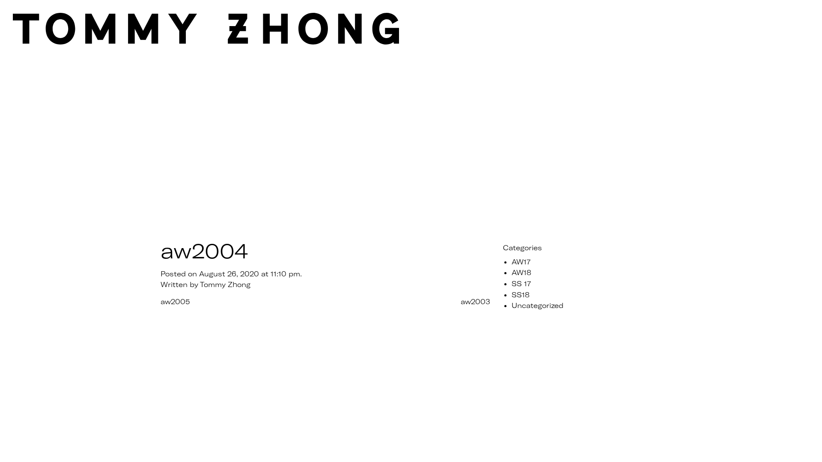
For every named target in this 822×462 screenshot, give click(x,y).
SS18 (521, 294)
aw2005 (175, 301)
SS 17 (521, 283)
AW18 (521, 272)
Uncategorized (537, 305)
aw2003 (475, 301)
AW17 (521, 262)
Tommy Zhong (225, 284)
